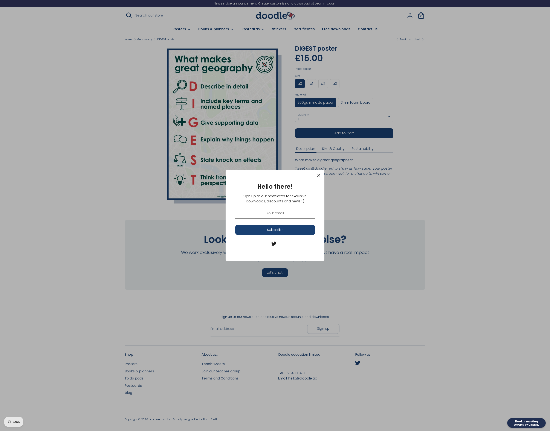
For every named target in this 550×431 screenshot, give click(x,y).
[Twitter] (274, 243)
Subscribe (275, 229)
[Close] (319, 175)
